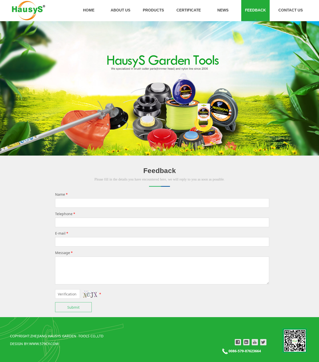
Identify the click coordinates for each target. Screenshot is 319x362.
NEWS (223, 10)
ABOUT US (120, 10)
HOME (88, 10)
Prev (20, 88)
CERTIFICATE (188, 10)
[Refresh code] (90, 294)
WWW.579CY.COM (44, 343)
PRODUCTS (153, 10)
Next (298, 88)
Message (64, 252)
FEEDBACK (255, 10)
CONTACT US (290, 10)
